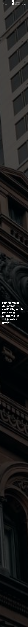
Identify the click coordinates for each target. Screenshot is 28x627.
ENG (3, 4)
